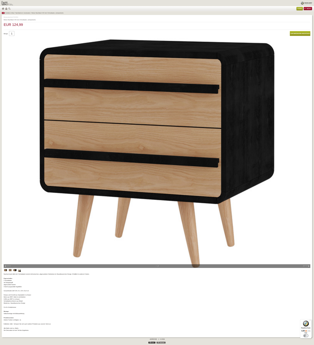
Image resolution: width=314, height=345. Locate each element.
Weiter (305, 266)
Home (3, 8)
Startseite (3, 13)
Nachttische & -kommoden (22, 13)
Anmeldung (6, 8)
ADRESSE (153, 339)
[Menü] (310, 320)
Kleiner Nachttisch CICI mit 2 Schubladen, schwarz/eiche (48, 13)
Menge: (6, 33)
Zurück (8, 266)
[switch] (305, 335)
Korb (300, 8)
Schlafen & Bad (9, 13)
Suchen (9, 8)
